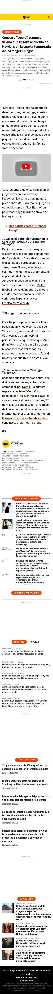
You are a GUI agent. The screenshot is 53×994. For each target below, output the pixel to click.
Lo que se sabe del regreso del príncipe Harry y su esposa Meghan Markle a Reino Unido (26, 797)
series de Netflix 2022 (12, 463)
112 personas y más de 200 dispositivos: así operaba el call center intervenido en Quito (25, 767)
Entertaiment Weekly (15, 303)
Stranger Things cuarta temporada (18, 467)
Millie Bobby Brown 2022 (13, 458)
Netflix (26, 386)
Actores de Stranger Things (24, 451)
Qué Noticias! (17, 444)
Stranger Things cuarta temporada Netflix (21, 470)
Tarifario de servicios (26, 977)
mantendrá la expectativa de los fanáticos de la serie (26, 418)
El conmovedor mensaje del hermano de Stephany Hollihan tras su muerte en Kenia (25, 782)
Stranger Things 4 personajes (16, 465)
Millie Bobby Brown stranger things (18, 460)
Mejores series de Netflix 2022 (16, 456)
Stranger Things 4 (31, 463)
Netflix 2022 (41, 460)
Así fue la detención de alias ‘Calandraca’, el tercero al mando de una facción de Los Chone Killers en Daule (26, 815)
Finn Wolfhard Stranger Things (16, 454)
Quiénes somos (26, 980)
